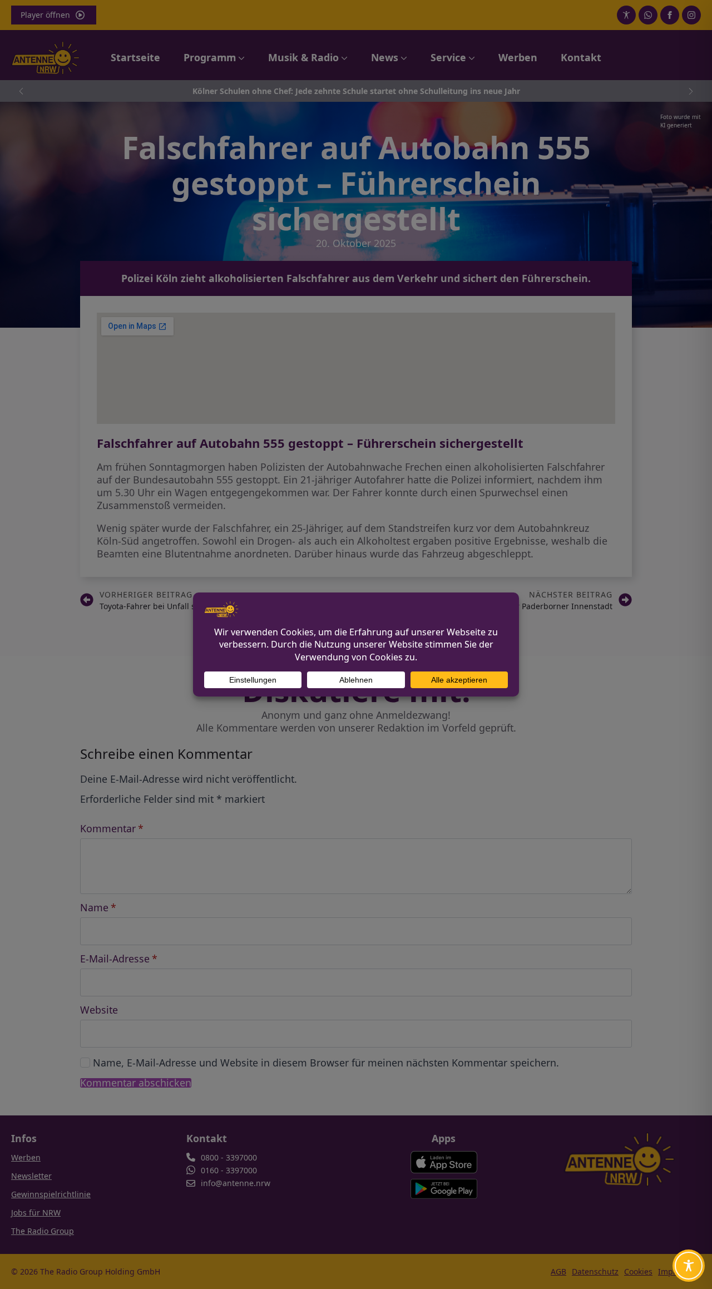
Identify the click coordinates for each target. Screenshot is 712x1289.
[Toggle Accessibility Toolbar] (689, 1266)
